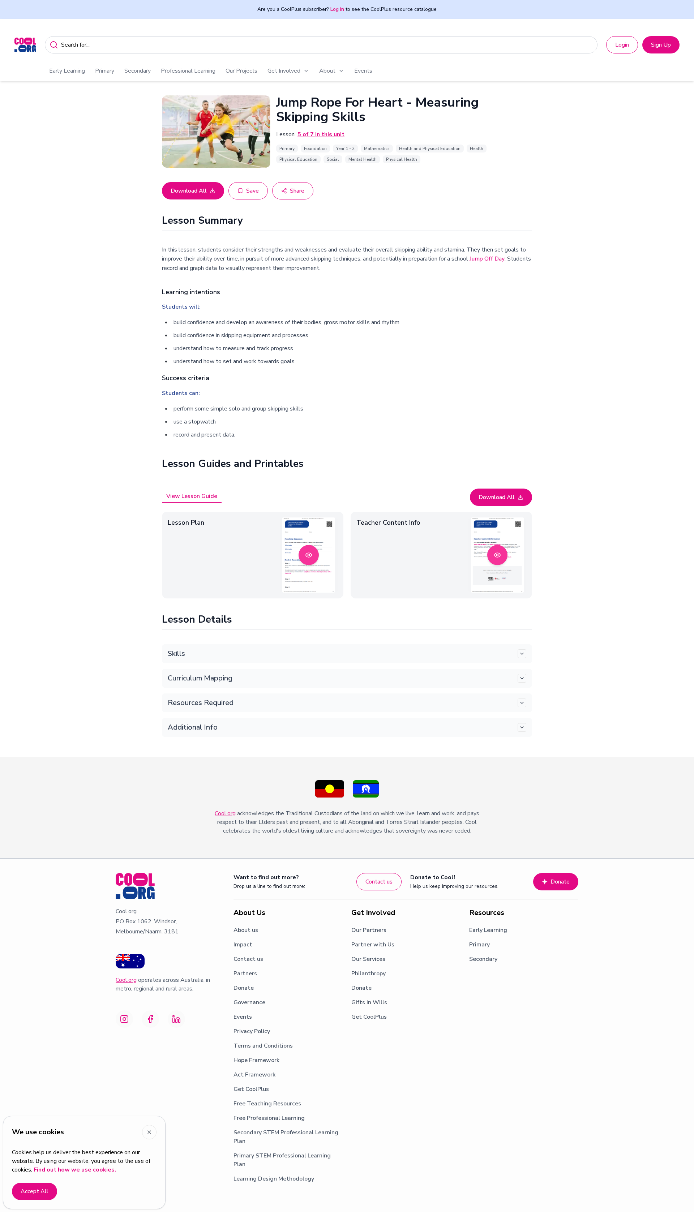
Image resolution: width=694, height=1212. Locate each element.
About (327, 71)
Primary (104, 71)
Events (363, 71)
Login (622, 45)
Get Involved (283, 71)
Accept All (34, 1191)
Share (297, 191)
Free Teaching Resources (267, 1104)
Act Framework (254, 1075)
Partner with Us (372, 945)
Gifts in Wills (369, 1002)
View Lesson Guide (191, 496)
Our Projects (241, 71)
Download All (189, 191)
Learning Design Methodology (274, 1179)
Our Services (368, 959)
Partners (245, 973)
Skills (176, 653)
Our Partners (368, 930)
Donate (560, 882)
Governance (249, 1002)
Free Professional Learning (269, 1118)
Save (252, 191)
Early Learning (67, 71)
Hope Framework (256, 1060)
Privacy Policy (252, 1031)
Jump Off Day (487, 259)
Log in (337, 9)
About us (246, 930)
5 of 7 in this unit (320, 134)
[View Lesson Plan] (309, 555)
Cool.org (225, 813)
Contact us (379, 882)
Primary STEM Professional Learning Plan (282, 1160)
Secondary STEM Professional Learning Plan (286, 1137)
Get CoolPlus (251, 1089)
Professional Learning (188, 71)
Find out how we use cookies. (75, 1170)
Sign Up (661, 45)
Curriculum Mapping (200, 678)
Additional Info (193, 727)
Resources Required (201, 703)
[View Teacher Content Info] (497, 555)
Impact (243, 945)
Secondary (137, 71)
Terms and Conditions (263, 1046)
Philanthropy (368, 973)
